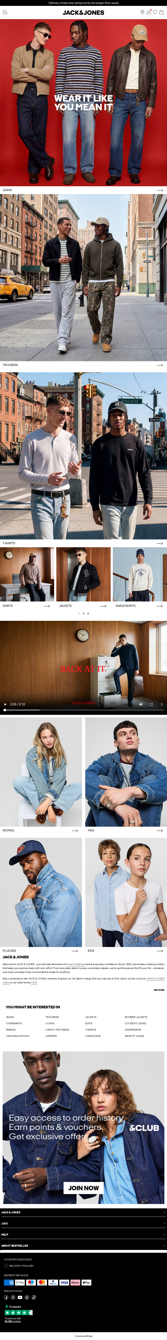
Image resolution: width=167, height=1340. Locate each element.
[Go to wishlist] (155, 13)
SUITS (88, 1023)
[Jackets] (83, 574)
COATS (49, 1023)
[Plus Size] (41, 892)
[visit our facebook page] (6, 1298)
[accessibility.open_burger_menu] (5, 12)
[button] (83, 1266)
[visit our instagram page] (13, 1298)
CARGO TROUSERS (57, 1029)
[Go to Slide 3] (88, 614)
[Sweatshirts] (140, 574)
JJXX (34, 982)
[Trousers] (83, 277)
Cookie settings (83, 1336)
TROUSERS (52, 1017)
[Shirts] (27, 574)
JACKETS (90, 1017)
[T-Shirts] (83, 455)
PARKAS (10, 1029)
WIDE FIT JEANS (134, 1036)
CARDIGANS (93, 1036)
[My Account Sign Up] (83, 1127)
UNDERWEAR (133, 1029)
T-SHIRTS (90, 1029)
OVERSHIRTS (14, 1023)
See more (159, 990)
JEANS (10, 1017)
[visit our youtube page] (20, 1298)
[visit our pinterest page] (27, 1298)
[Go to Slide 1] (79, 614)
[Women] (41, 772)
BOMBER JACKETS (136, 1017)
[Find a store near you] (142, 13)
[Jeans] (83, 102)
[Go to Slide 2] (84, 614)
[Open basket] (161, 12)
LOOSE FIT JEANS (135, 1023)
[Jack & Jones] (83, 14)
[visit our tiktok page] (34, 1298)
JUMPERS (51, 1036)
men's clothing (76, 964)
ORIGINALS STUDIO (18, 1036)
